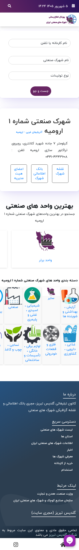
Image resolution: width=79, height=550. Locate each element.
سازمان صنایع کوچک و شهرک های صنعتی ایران (43, 501)
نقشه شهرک (60, 171)
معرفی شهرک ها (63, 457)
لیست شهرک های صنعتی (56, 430)
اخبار (70, 450)
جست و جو (40, 91)
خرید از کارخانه (63, 463)
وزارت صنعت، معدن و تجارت (55, 494)
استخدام (67, 470)
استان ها (67, 436)
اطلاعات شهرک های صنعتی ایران (52, 443)
